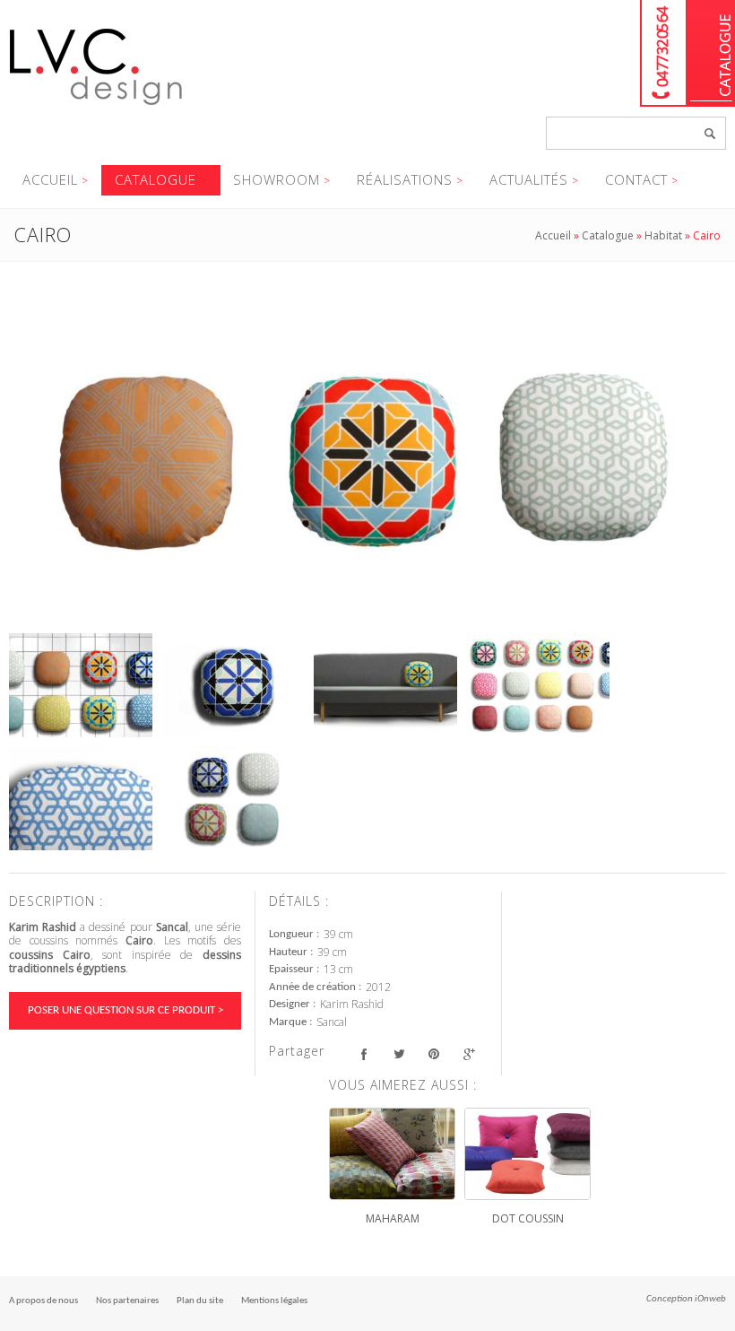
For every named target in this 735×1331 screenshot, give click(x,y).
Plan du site (200, 1301)
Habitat (663, 235)
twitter (398, 1053)
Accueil (50, 179)
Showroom (276, 179)
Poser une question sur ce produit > (125, 1010)
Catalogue (711, 53)
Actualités (528, 179)
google (468, 1053)
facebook (363, 1053)
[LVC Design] (96, 106)
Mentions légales (274, 1301)
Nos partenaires (127, 1301)
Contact (636, 179)
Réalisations (405, 179)
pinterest (433, 1053)
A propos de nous (43, 1301)
